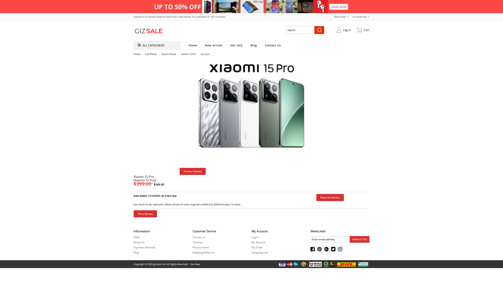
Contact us (199, 237)
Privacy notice (201, 247)
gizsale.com (159, 264)
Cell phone (151, 54)
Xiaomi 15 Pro (188, 54)
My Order (257, 247)
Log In (347, 30)
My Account (258, 242)
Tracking (197, 242)
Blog (136, 252)
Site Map (195, 264)
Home (193, 45)
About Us (139, 242)
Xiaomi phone (168, 54)
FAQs (137, 237)
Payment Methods (144, 247)
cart (366, 30)
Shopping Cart (260, 252)
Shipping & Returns (204, 252)
